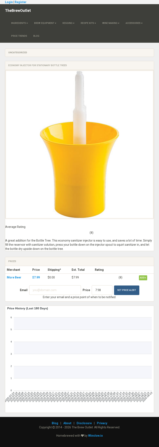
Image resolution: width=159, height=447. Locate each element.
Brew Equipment (44, 23)
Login (9, 2)
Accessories (133, 23)
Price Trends (19, 36)
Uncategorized (17, 52)
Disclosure (84, 423)
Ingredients (18, 23)
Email (24, 290)
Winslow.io (95, 435)
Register (20, 2)
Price (86, 290)
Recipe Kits (87, 23)
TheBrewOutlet (18, 10)
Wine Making (109, 23)
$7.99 (36, 277)
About (67, 423)
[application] (79, 357)
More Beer (14, 277)
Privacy (102, 423)
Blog (36, 36)
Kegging (67, 23)
